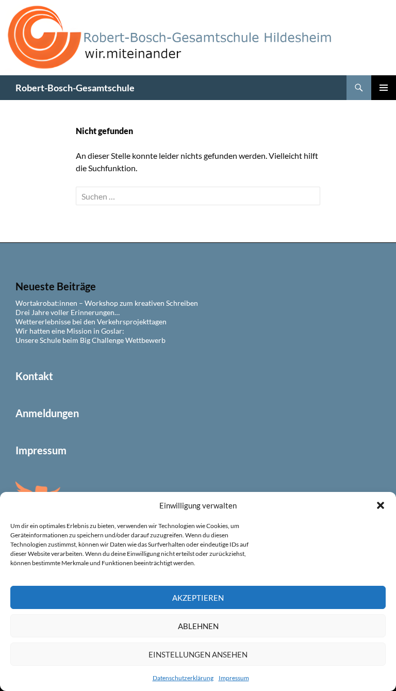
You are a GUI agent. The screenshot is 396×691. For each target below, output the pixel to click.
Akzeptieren (198, 597)
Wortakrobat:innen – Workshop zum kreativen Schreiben (106, 303)
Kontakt (34, 376)
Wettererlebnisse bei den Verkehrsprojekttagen (91, 321)
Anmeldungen (47, 413)
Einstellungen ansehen (198, 654)
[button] (380, 505)
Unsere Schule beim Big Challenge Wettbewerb (90, 340)
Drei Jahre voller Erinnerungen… (67, 312)
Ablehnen (198, 626)
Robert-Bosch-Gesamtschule (75, 87)
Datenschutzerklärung (183, 678)
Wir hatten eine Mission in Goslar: (69, 330)
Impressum (234, 678)
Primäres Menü (383, 87)
